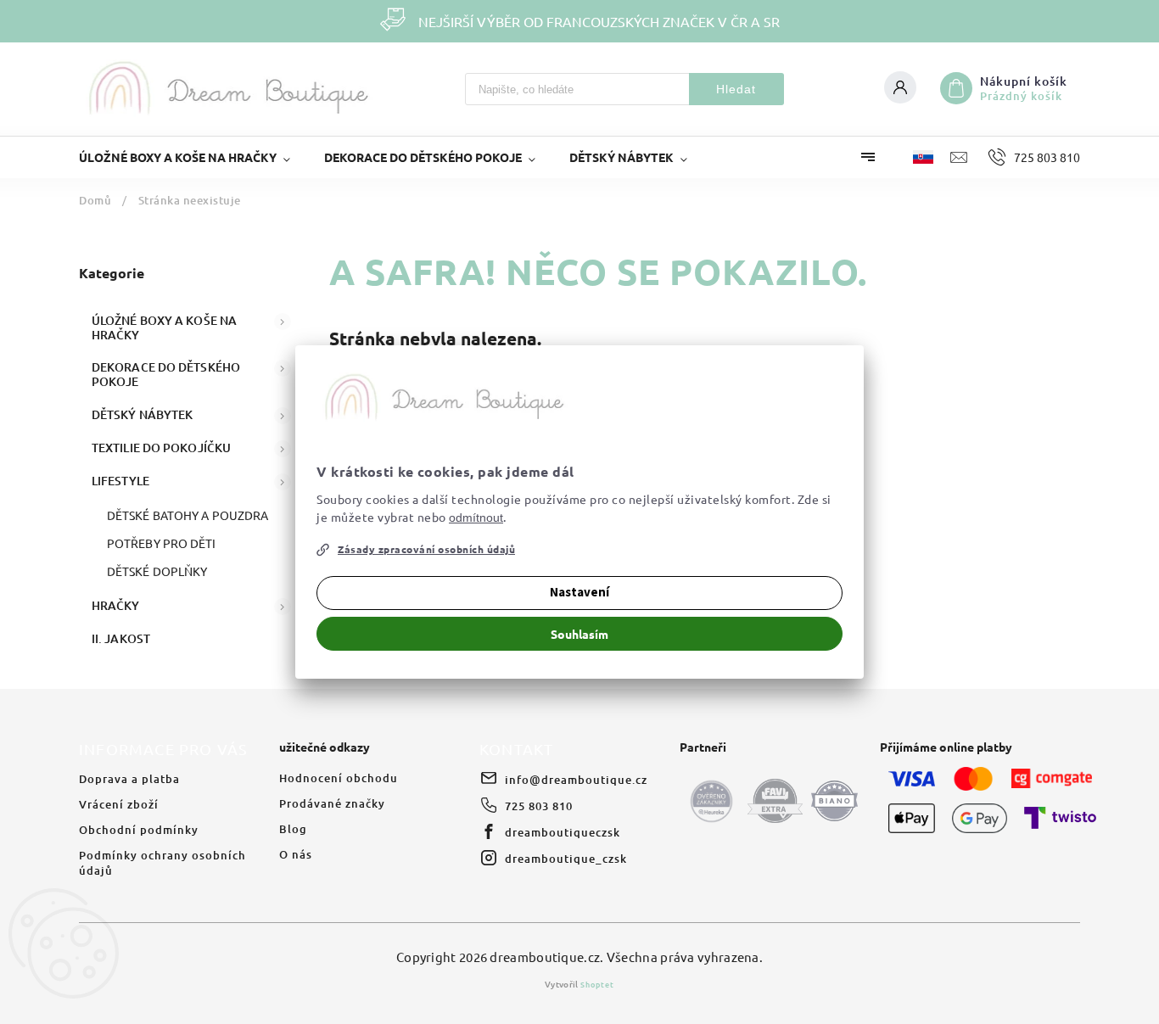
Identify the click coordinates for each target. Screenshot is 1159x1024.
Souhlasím (579, 633)
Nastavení (579, 593)
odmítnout (476, 517)
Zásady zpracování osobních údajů (426, 549)
